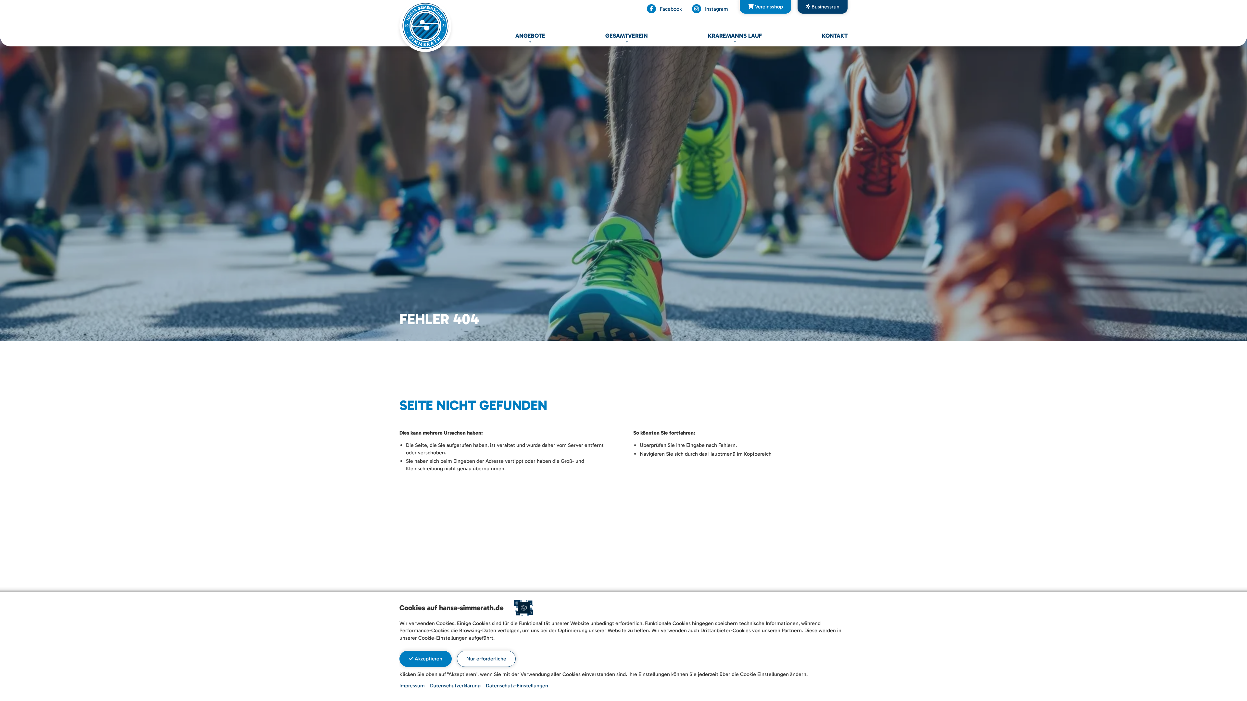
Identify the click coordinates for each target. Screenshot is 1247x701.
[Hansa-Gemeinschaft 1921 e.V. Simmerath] (425, 25)
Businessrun (824, 7)
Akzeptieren (427, 659)
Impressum (412, 686)
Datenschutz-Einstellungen (517, 686)
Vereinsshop (768, 7)
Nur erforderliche (486, 659)
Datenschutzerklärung (455, 686)
